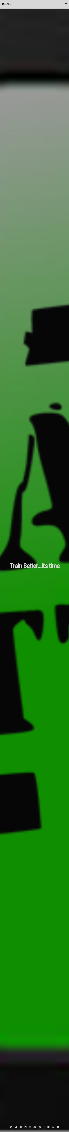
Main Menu (7, 4)
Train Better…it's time (35, 566)
